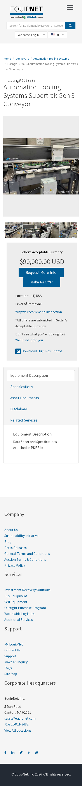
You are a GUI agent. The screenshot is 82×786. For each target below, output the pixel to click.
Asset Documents (24, 397)
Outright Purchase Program (25, 608)
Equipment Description (29, 375)
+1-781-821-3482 (16, 724)
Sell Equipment (15, 602)
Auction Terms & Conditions (25, 559)
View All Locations (17, 730)
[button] (4, 230)
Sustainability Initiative (21, 535)
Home (7, 59)
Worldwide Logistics (19, 613)
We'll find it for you (29, 340)
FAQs (8, 668)
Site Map (10, 673)
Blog (8, 541)
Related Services (23, 420)
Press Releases (15, 547)
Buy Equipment (15, 596)
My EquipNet (13, 644)
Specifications (21, 386)
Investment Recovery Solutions (27, 590)
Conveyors (22, 59)
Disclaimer (18, 408)
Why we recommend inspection (38, 312)
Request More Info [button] (41, 272)
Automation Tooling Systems (51, 59)
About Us (11, 529)
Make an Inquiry (16, 662)
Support (10, 656)
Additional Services (18, 619)
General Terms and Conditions (27, 553)
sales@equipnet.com (20, 718)
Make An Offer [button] (41, 282)
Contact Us (12, 650)
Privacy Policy (14, 565)
